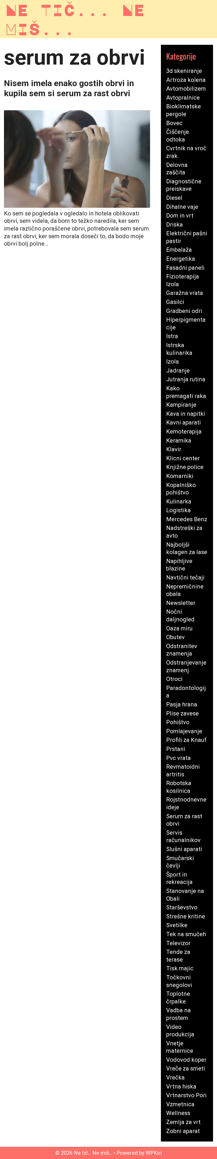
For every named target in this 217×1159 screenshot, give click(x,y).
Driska (174, 224)
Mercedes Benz (186, 519)
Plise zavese (182, 713)
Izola (172, 361)
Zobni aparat (183, 1131)
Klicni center (183, 458)
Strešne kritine (185, 916)
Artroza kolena (186, 80)
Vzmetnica (180, 1104)
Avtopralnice (183, 97)
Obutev (175, 637)
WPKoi (154, 1153)
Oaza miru (179, 628)
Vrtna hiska (181, 1086)
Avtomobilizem (186, 88)
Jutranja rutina (185, 379)
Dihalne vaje (182, 207)
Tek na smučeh (186, 934)
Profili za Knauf (186, 740)
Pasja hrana (181, 704)
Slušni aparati (184, 849)
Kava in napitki (185, 413)
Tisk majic (179, 968)
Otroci (174, 679)
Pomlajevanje (184, 731)
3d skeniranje (184, 71)
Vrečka (175, 1077)
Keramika (178, 440)
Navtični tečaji (185, 577)
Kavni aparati (183, 422)
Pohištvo (177, 722)
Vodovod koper (186, 1059)
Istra (172, 336)
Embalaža (179, 249)
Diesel (174, 197)
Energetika (180, 258)
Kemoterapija (184, 431)
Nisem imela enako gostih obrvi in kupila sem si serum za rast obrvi (69, 88)
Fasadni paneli (185, 267)
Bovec (174, 123)
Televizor (178, 943)
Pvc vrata (178, 758)
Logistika (178, 510)
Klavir (173, 449)
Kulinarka (178, 501)
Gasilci (175, 302)
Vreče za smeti (185, 1068)
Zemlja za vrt (183, 1122)
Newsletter (180, 603)
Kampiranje (181, 404)
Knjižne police (185, 467)
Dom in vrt (179, 215)
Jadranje (178, 370)
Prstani (175, 749)
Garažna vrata (184, 293)
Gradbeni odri (184, 311)
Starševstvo (181, 907)
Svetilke (176, 925)
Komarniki (179, 476)
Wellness (178, 1113)
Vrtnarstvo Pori (186, 1095)
